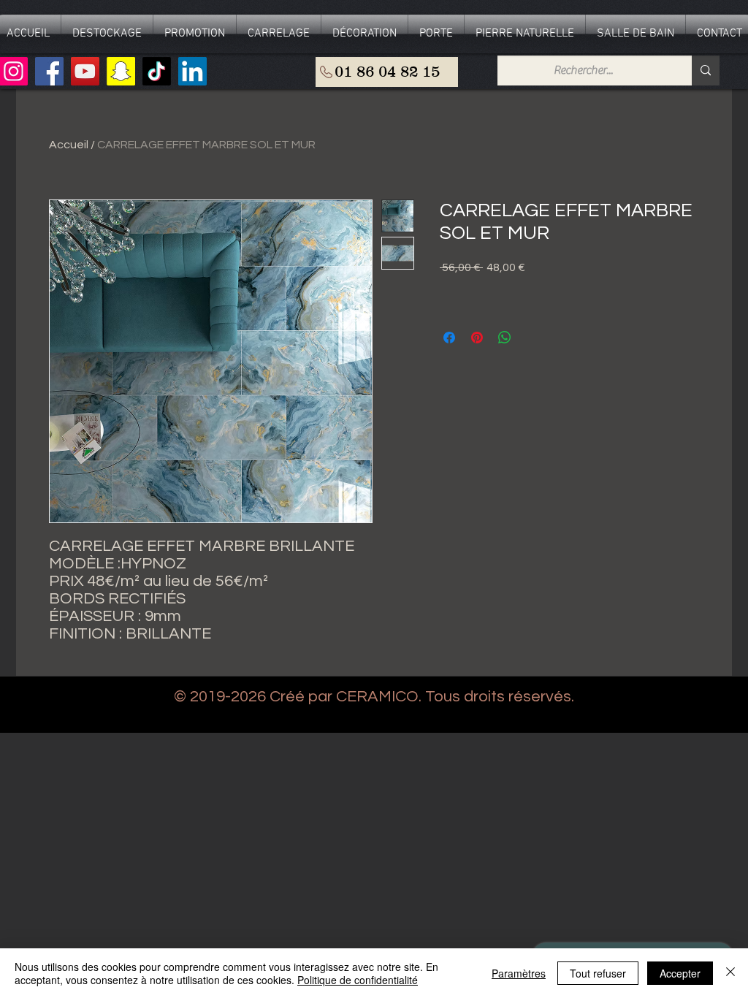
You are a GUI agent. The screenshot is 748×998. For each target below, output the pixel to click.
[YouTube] (85, 71)
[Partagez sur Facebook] (449, 337)
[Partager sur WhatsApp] (505, 337)
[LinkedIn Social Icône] (192, 71)
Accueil (68, 145)
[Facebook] (49, 71)
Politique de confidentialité (357, 979)
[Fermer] (730, 973)
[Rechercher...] (706, 70)
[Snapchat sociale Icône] (121, 71)
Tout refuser (598, 973)
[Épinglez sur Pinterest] (477, 337)
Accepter (680, 973)
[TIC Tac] (156, 71)
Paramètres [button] (519, 973)
